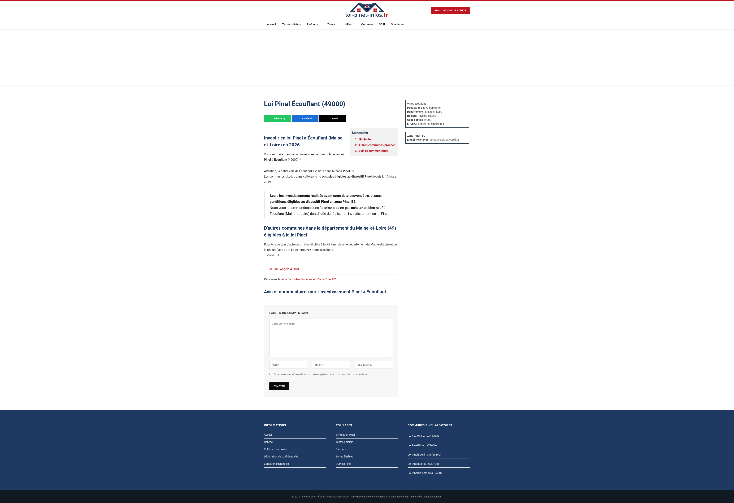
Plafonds (312, 24)
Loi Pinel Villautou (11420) (423, 436)
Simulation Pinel (345, 434)
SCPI (382, 24)
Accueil (271, 24)
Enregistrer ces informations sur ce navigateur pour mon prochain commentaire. (321, 374)
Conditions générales (276, 463)
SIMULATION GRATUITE (450, 10)
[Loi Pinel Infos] (367, 10)
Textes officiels (291, 24)
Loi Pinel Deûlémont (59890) (424, 454)
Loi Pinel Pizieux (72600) (422, 445)
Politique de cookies (275, 449)
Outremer (367, 24)
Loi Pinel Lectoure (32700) (423, 463)
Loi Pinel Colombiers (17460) (425, 472)
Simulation (397, 24)
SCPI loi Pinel (343, 463)
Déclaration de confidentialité (281, 456)
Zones (331, 24)
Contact (269, 441)
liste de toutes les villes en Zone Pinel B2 (308, 279)
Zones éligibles (344, 456)
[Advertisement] (367, 58)
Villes (348, 24)
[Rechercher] (468, 24)
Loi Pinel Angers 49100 (283, 269)
